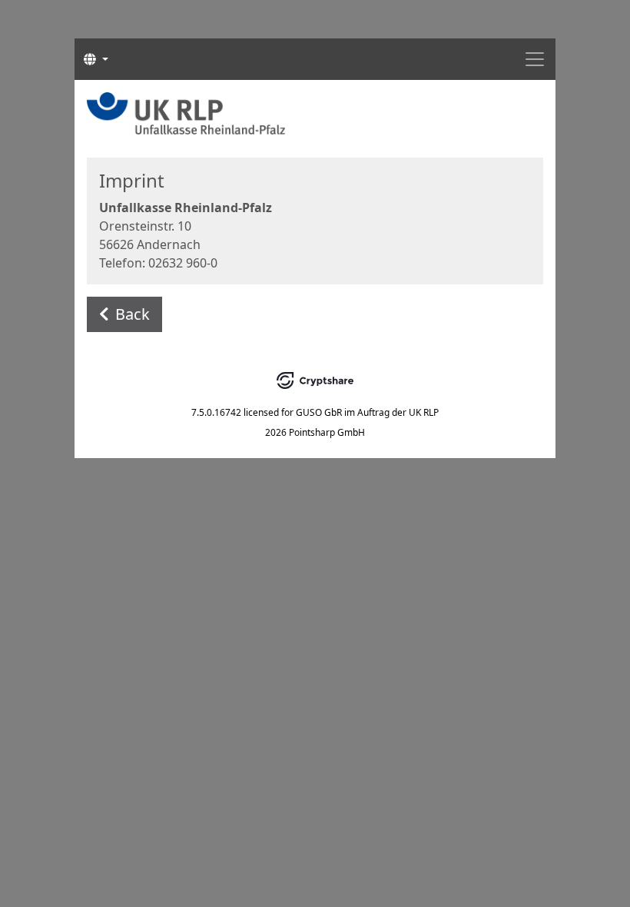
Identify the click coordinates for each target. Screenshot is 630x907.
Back (132, 314)
